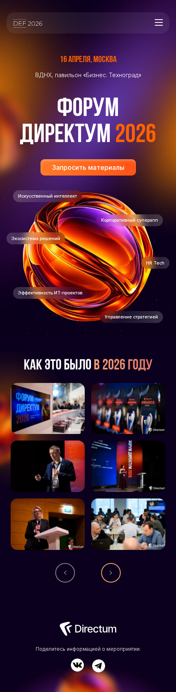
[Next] (111, 573)
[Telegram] (98, 665)
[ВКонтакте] (77, 665)
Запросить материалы (88, 167)
